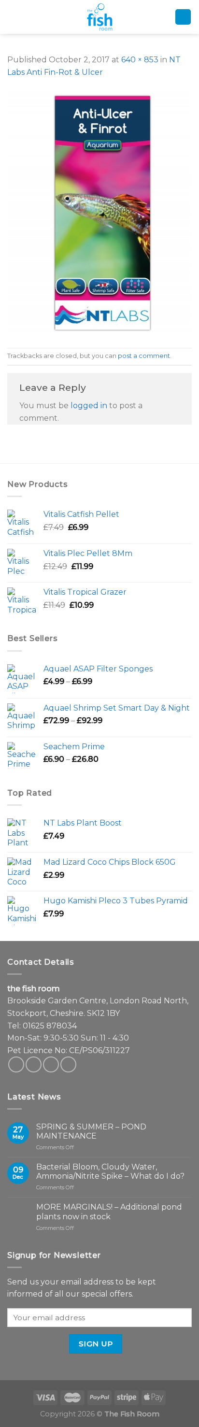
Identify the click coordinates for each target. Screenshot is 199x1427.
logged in (89, 405)
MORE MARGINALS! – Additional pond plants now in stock (109, 1211)
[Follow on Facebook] (16, 1064)
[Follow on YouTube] (68, 1064)
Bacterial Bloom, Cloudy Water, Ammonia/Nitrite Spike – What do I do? (110, 1171)
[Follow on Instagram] (34, 1064)
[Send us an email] (51, 1064)
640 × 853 (139, 59)
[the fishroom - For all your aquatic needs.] (99, 17)
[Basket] (183, 17)
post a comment (144, 355)
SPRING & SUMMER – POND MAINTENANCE (91, 1131)
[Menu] (13, 17)
